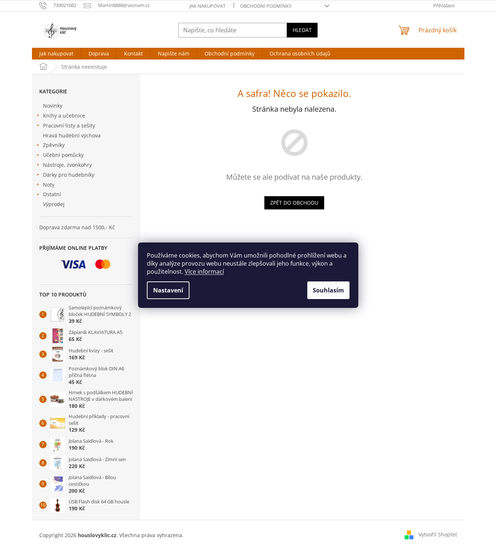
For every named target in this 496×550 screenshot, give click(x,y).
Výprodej (54, 204)
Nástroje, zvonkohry (67, 164)
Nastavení (168, 290)
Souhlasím (328, 290)
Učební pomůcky (63, 154)
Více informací (204, 271)
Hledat (302, 29)
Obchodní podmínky (266, 6)
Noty (48, 184)
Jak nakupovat (207, 6)
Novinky (52, 105)
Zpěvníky (54, 144)
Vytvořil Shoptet (438, 534)
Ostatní (52, 194)
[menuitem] (56, 54)
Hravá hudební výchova (72, 135)
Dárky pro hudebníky (68, 174)
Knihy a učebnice (64, 115)
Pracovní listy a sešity (69, 125)
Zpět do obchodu (294, 202)
